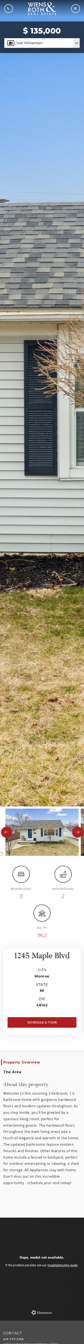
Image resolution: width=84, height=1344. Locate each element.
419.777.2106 (13, 1339)
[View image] (42, 832)
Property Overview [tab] (21, 1062)
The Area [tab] (12, 1072)
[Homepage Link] (42, 8)
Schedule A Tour (42, 1022)
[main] (42, 660)
